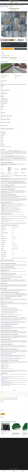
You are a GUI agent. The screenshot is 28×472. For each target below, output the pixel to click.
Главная (2, 5)
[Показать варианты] (26, 56)
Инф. (26, 53)
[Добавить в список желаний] (12, 64)
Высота (26, 38)
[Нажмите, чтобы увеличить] (2, 37)
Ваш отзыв (2, 115)
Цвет (1, 38)
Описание (6, 6)
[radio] (2, 40)
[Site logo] (14, 2)
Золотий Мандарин (14, 9)
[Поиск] (2, 4)
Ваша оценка (2, 114)
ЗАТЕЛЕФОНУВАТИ (14, 4)
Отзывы (11, 6)
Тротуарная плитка (5, 5)
